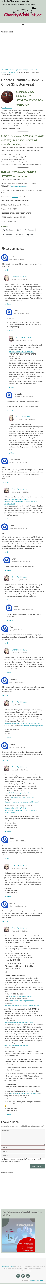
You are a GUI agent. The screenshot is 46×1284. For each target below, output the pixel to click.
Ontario (3, 72)
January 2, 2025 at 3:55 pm (17, 841)
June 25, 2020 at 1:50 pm (24, 340)
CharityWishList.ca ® (7, 1266)
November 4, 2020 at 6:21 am (21, 580)
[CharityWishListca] (28, 1276)
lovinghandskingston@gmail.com (31, 725)
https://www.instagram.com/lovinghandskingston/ (21, 802)
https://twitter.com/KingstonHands (22, 797)
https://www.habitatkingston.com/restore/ (18, 1022)
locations (15, 197)
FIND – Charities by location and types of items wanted (21, 70)
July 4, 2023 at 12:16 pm (16, 682)
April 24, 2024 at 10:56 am (20, 770)
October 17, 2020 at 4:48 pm (18, 462)
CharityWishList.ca (19, 277)
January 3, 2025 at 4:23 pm (20, 868)
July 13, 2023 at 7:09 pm (19, 705)
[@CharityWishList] (23, 1276)
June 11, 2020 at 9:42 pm (19, 279)
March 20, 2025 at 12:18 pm (17, 906)
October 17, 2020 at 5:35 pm (20, 492)
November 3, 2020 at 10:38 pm (21, 562)
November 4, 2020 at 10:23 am (23, 609)
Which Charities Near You (16, 1)
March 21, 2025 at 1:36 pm (20, 931)
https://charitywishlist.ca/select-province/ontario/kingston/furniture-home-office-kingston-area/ (21, 501)
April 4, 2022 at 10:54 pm (19, 652)
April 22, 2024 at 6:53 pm (17, 747)
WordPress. (40, 1280)
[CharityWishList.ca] (18, 1276)
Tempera (32, 1280)
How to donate (7, 108)
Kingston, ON (12, 72)
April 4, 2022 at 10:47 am (17, 630)
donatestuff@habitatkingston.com (16, 1045)
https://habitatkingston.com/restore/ (21, 352)
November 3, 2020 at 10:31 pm (18, 528)
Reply (6, 270)
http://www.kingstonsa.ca (18, 186)
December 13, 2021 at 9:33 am (25, 419)
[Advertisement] (23, 49)
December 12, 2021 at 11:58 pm (23, 397)
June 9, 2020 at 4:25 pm (16, 259)
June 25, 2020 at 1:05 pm (21, 313)
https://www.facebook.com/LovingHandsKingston (21, 723)
